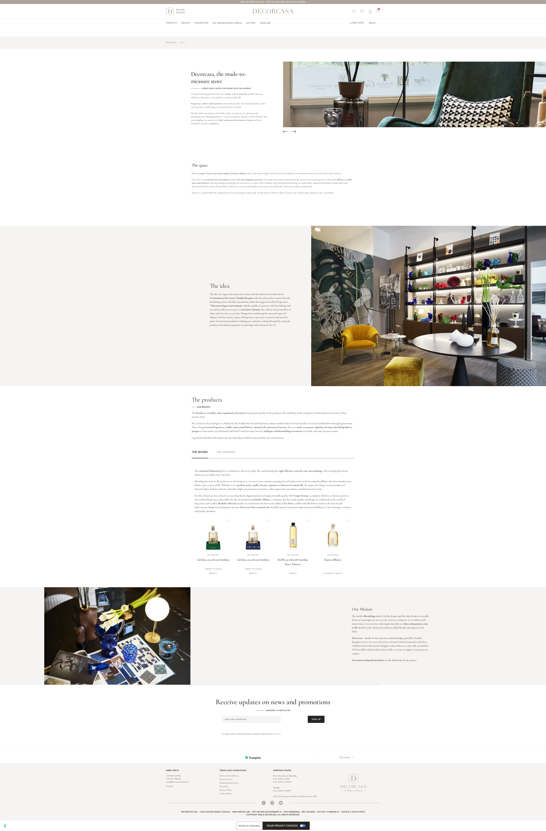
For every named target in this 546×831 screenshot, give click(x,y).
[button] (354, 11)
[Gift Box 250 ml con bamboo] (213, 535)
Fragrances (201, 23)
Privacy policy (275, 734)
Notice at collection (249, 825)
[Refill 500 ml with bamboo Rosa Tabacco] (293, 535)
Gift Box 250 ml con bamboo (213, 560)
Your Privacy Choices (282, 825)
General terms (226, 779)
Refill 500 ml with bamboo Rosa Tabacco (293, 562)
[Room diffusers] (333, 535)
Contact (169, 786)
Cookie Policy (226, 794)
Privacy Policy (226, 790)
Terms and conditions (229, 776)
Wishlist (362, 11)
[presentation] (287, 131)
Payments (224, 786)
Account (372, 11)
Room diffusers (333, 560)
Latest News (357, 23)
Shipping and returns (229, 783)
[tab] (200, 454)
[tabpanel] (273, 517)
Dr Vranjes (213, 555)
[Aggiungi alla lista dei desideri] (227, 521)
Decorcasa (171, 43)
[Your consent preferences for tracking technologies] (5, 826)
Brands (186, 23)
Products (171, 23)
